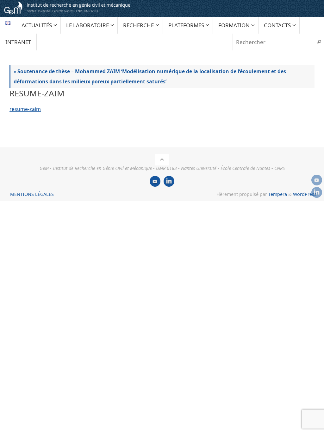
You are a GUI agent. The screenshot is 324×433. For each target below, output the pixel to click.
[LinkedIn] (316, 192)
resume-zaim (25, 109)
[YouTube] (316, 180)
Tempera (277, 194)
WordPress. (305, 194)
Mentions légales (32, 194)
